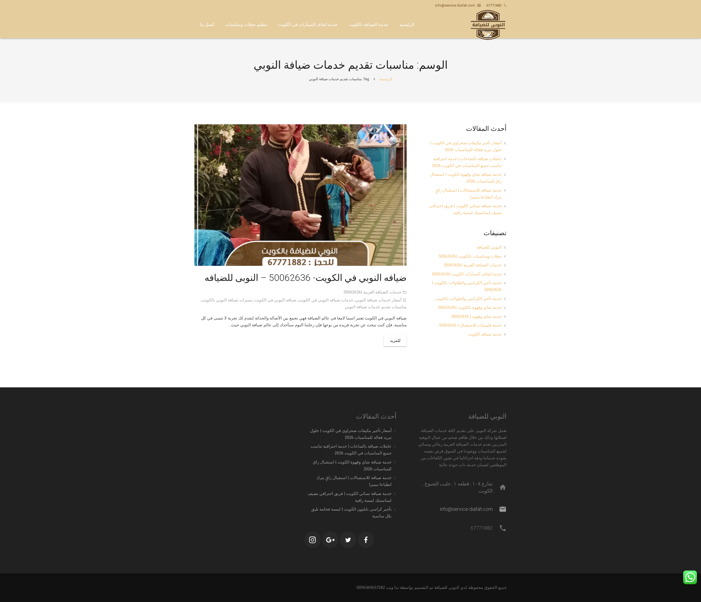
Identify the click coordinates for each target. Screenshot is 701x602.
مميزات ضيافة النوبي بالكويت (227, 300)
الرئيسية (386, 79)
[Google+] (330, 540)
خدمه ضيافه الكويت (485, 334)
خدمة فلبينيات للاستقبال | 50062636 (470, 325)
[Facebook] (366, 540)
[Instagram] (312, 540)
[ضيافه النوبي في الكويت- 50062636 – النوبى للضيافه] (300, 195)
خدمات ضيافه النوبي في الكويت (325, 300)
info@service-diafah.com (455, 5)
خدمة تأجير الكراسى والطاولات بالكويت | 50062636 (467, 286)
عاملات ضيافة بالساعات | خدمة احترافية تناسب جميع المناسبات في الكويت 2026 (467, 162)
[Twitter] (348, 540)
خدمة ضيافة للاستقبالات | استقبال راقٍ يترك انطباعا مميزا (468, 194)
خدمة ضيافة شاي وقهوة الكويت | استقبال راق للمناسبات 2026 (466, 178)
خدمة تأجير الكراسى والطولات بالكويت (468, 298)
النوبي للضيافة (489, 247)
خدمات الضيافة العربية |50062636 (372, 292)
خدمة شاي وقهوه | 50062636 (476, 316)
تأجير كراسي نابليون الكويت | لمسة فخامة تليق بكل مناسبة (351, 513)
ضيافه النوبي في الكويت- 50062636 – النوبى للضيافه (306, 277)
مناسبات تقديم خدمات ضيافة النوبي (376, 306)
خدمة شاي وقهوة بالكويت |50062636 (470, 307)
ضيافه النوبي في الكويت (275, 300)
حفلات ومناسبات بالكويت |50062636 (470, 256)
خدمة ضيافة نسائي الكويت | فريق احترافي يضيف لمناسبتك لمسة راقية (465, 209)
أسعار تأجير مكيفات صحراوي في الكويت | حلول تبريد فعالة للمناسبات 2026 (466, 146)
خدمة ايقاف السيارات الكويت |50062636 (467, 274)
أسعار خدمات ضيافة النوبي (378, 300)
